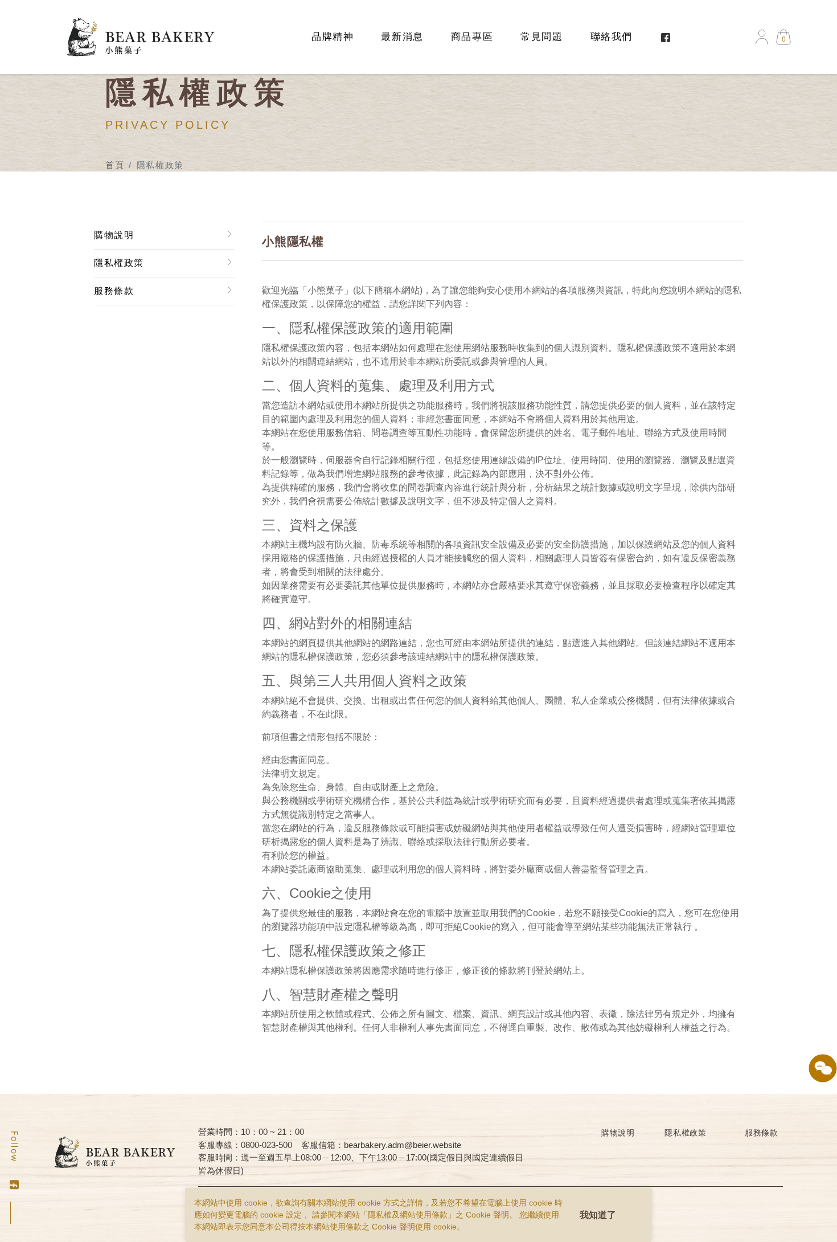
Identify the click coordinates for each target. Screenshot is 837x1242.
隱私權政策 (119, 263)
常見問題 (541, 36)
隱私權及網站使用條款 (408, 1214)
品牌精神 (332, 36)
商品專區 (472, 36)
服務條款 (114, 291)
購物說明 (114, 235)
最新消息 (402, 36)
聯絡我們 (611, 36)
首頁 (114, 165)
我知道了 (598, 1215)
